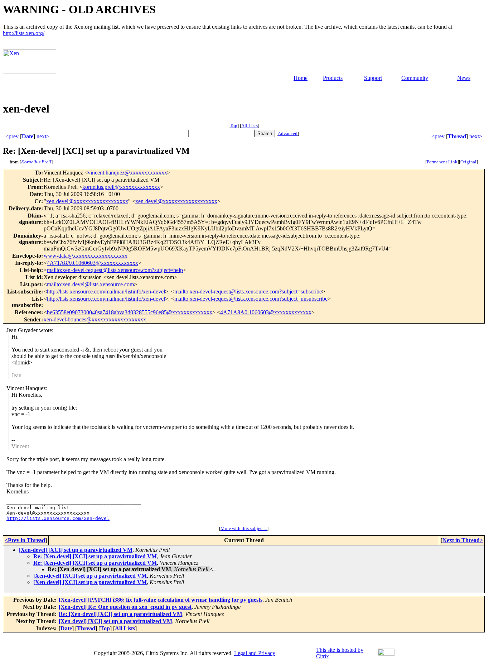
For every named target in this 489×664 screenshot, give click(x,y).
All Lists (249, 125)
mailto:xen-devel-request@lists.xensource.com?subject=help (115, 270)
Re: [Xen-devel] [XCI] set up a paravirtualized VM (95, 556)
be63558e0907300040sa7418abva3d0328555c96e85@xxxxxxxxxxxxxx (129, 312)
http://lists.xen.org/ (23, 33)
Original (468, 161)
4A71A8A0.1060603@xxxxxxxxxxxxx (92, 263)
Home (301, 78)
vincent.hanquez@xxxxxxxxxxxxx (127, 172)
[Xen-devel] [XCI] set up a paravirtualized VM (75, 550)
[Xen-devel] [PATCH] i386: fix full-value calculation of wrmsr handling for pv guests (160, 600)
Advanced (287, 133)
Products (333, 78)
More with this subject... (244, 528)
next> (43, 136)
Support (373, 78)
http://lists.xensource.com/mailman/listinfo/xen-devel (106, 291)
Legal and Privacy (254, 653)
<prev (12, 136)
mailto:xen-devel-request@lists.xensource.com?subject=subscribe (248, 291)
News (463, 78)
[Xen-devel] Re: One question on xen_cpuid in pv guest (125, 607)
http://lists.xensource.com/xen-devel (58, 518)
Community (414, 78)
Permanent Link (442, 161)
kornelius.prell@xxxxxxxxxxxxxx (121, 187)
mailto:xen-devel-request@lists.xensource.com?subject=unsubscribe (251, 299)
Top (233, 125)
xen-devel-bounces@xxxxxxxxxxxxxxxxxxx (95, 319)
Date (27, 136)
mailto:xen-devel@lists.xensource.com (90, 284)
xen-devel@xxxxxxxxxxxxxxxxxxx (87, 201)
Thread (457, 136)
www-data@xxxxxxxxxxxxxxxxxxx (85, 256)
